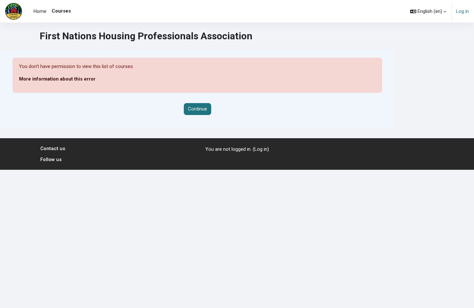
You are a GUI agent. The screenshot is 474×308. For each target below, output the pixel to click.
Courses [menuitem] (61, 11)
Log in (462, 11)
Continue (197, 109)
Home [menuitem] (40, 11)
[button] (428, 11)
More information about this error (57, 79)
